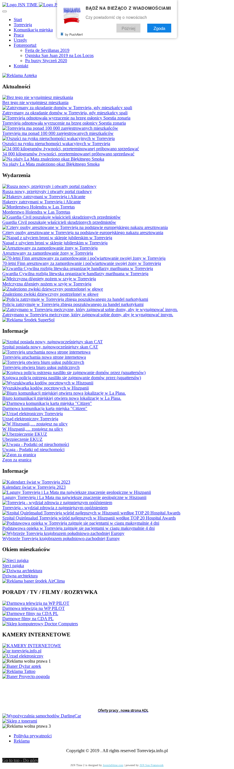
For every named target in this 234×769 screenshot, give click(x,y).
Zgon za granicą (16, 459)
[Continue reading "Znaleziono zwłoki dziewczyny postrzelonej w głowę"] (52, 289)
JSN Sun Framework (152, 765)
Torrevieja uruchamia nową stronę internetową (44, 357)
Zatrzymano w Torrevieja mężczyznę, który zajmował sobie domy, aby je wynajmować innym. (87, 314)
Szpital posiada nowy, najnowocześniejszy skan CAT (50, 346)
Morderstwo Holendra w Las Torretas (36, 212)
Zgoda (159, 28)
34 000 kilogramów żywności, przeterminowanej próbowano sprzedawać (68, 153)
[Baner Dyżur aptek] (21, 666)
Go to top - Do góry (20, 760)
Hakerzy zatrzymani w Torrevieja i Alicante (41, 201)
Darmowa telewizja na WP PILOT (33, 608)
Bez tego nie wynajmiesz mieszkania (35, 102)
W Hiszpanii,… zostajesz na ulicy (32, 429)
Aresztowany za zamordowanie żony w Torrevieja (47, 253)
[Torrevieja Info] (38, 4)
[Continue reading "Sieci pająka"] (15, 560)
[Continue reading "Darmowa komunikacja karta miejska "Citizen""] (47, 403)
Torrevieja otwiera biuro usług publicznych (41, 367)
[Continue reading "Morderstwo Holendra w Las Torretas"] (38, 206)
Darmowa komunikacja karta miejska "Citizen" (44, 408)
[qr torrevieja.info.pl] (21, 650)
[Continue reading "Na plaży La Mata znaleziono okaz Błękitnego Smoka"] (53, 159)
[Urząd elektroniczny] (22, 656)
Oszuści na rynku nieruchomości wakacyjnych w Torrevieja (56, 143)
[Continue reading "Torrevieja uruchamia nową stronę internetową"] (46, 352)
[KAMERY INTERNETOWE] (31, 645)
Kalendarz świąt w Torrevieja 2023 (34, 487)
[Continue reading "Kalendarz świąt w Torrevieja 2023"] (36, 482)
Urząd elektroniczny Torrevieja (30, 418)
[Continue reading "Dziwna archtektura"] (22, 570)
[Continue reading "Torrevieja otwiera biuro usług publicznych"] (43, 362)
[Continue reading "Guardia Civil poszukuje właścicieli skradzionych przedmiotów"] (61, 217)
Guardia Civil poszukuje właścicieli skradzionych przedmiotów (59, 222)
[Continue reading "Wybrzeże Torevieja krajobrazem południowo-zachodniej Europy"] (63, 533)
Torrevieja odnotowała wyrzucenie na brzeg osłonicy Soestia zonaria (64, 123)
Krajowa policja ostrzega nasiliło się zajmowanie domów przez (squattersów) (71, 377)
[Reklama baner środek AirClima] (33, 581)
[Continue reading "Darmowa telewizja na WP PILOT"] (35, 603)
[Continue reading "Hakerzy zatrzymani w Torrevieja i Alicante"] (43, 196)
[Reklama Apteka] (19, 75)
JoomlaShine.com (113, 765)
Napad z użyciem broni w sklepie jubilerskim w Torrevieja (55, 242)
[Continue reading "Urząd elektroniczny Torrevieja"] (32, 413)
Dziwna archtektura (20, 575)
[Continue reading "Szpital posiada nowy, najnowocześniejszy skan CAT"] (52, 341)
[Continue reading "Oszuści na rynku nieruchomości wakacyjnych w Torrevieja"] (58, 138)
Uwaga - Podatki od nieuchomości (33, 449)
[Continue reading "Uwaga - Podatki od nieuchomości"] (35, 444)
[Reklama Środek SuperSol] (28, 319)
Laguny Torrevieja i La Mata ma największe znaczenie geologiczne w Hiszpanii (74, 497)
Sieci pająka (13, 565)
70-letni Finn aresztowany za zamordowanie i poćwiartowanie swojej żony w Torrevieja (81, 263)
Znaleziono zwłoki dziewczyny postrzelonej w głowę (50, 294)
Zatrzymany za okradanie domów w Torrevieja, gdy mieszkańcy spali (65, 112)
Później (128, 28)
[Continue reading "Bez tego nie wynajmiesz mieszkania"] (37, 97)
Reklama (22, 740)
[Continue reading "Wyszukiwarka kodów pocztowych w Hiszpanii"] (47, 382)
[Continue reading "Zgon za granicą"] (19, 454)
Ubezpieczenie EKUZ (22, 439)
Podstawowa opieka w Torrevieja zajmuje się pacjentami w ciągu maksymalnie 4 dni (78, 528)
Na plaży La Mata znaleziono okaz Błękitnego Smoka (51, 164)
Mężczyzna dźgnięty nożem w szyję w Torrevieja (46, 283)
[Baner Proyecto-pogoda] (26, 676)
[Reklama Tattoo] (18, 671)
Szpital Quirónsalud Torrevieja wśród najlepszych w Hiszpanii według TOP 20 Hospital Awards (89, 518)
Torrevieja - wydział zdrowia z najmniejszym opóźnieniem (55, 507)
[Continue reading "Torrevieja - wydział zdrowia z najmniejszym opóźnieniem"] (57, 502)
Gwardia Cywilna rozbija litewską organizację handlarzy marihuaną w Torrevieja (75, 273)
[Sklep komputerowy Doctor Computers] (40, 623)
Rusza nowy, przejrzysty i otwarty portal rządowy (47, 191)
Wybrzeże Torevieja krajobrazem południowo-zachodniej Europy (61, 538)
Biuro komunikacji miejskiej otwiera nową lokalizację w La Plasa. (61, 398)
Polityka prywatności (33, 735)
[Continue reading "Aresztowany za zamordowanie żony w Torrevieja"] (50, 247)
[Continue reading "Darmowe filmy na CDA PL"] (30, 613)
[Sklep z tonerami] (19, 721)
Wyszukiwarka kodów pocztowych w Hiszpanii (45, 387)
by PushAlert (74, 34)
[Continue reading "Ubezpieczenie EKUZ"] (24, 434)
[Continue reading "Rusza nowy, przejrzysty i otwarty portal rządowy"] (49, 186)
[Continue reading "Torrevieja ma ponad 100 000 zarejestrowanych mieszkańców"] (60, 128)
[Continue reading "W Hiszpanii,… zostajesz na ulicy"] (35, 423)
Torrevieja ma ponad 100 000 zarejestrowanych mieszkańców (58, 133)
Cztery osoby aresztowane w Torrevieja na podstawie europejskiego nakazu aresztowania (82, 232)
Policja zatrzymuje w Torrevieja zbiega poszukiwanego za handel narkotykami (73, 304)
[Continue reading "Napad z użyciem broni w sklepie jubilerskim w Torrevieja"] (57, 237)
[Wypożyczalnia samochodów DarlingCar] (41, 715)
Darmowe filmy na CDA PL (28, 618)
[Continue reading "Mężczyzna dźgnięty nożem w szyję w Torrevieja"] (49, 278)
